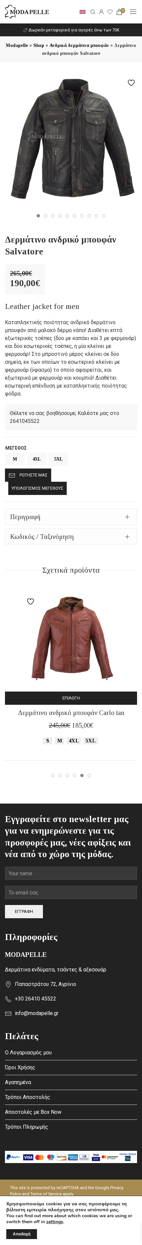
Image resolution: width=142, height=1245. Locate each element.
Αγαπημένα (18, 1082)
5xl (58, 459)
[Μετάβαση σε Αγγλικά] (83, 12)
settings (54, 1222)
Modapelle (17, 45)
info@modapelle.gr (36, 1013)
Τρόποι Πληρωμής (26, 1127)
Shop (38, 45)
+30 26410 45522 (35, 999)
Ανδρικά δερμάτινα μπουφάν (79, 45)
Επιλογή (71, 698)
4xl (36, 459)
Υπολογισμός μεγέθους (37, 488)
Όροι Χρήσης (20, 1067)
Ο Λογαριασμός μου (28, 1052)
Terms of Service (46, 1193)
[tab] (71, 517)
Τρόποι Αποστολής (27, 1097)
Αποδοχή (21, 1234)
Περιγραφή (25, 516)
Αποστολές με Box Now (33, 1112)
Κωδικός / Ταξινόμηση (42, 536)
